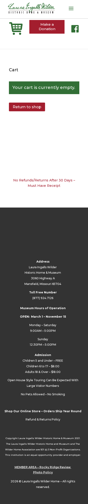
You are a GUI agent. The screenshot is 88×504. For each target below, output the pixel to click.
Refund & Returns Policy (43, 419)
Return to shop (27, 107)
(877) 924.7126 (42, 298)
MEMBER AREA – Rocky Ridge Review (43, 467)
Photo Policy (43, 472)
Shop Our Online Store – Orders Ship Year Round (42, 411)
